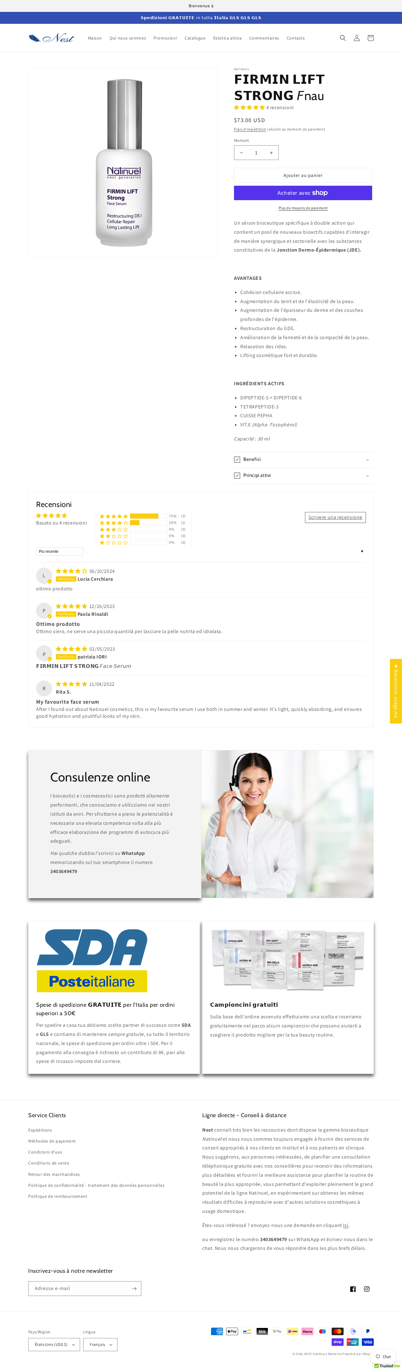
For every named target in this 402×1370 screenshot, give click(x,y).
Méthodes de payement (52, 1141)
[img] (72, 571)
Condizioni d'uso (45, 1152)
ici (345, 1225)
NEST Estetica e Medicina (322, 1354)
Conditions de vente (48, 1163)
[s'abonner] (134, 1288)
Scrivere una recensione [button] (335, 517)
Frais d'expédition (250, 129)
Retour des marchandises (54, 1174)
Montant (241, 140)
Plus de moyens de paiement (303, 207)
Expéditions (40, 1130)
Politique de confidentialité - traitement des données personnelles (96, 1185)
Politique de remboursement (58, 1196)
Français (97, 1344)
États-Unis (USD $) (51, 1344)
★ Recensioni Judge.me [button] (396, 691)
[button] (343, 38)
